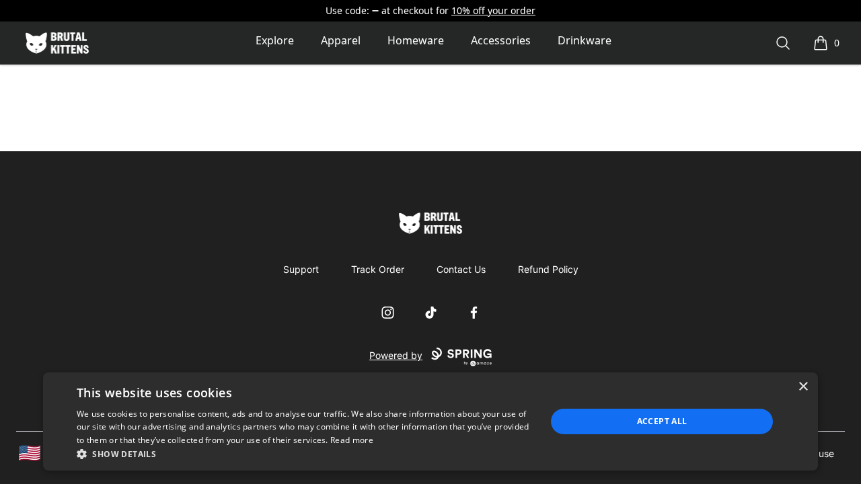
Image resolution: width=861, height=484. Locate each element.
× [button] (803, 387)
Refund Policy (548, 269)
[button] (304, 453)
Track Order (377, 269)
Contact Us (461, 269)
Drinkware (584, 40)
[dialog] (430, 421)
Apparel (341, 40)
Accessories (501, 40)
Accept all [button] (662, 421)
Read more (351, 440)
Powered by (395, 355)
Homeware (415, 40)
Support (301, 269)
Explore (275, 40)
